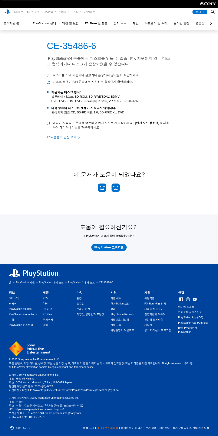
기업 (11, 319)
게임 (37, 11)
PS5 (27, 11)
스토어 (16, 11)
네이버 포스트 (186, 306)
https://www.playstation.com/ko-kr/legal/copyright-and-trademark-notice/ (53, 367)
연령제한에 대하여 (154, 314)
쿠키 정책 (151, 427)
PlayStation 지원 (25, 282)
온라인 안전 (181, 23)
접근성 (80, 303)
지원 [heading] (113, 292)
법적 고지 (88, 427)
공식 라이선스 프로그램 (157, 330)
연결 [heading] (181, 292)
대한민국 (21, 427)
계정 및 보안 (70, 23)
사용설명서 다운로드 (122, 330)
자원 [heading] (147, 292)
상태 (113, 308)
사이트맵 (164, 427)
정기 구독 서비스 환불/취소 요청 (191, 427)
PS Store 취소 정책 (155, 303)
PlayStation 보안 (119, 303)
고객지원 (87, 11)
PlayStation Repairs (121, 314)
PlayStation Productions (23, 314)
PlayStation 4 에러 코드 (81, 282)
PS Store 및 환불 (96, 23)
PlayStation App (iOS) (190, 317)
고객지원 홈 (11, 23)
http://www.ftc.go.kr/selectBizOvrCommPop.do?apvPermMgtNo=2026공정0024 (73, 390)
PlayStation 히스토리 (21, 324)
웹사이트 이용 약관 (132, 427)
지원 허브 (115, 298)
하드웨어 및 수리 (156, 23)
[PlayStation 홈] (7, 12)
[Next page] (210, 23)
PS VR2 (47, 308)
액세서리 (48, 319)
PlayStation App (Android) (193, 322)
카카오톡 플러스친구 (190, 312)
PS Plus (49, 11)
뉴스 (75, 11)
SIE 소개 (14, 298)
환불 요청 (115, 324)
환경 (79, 298)
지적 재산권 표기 (154, 308)
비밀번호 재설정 (119, 319)
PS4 (45, 303)
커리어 (13, 303)
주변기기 (63, 11)
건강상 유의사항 (153, 319)
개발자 (148, 324)
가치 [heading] (80, 292)
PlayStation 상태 (44, 23)
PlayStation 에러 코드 (51, 282)
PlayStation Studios (20, 308)
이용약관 (149, 298)
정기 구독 (120, 23)
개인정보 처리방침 (107, 427)
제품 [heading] (46, 292)
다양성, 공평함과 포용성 (90, 314)
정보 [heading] (12, 292)
